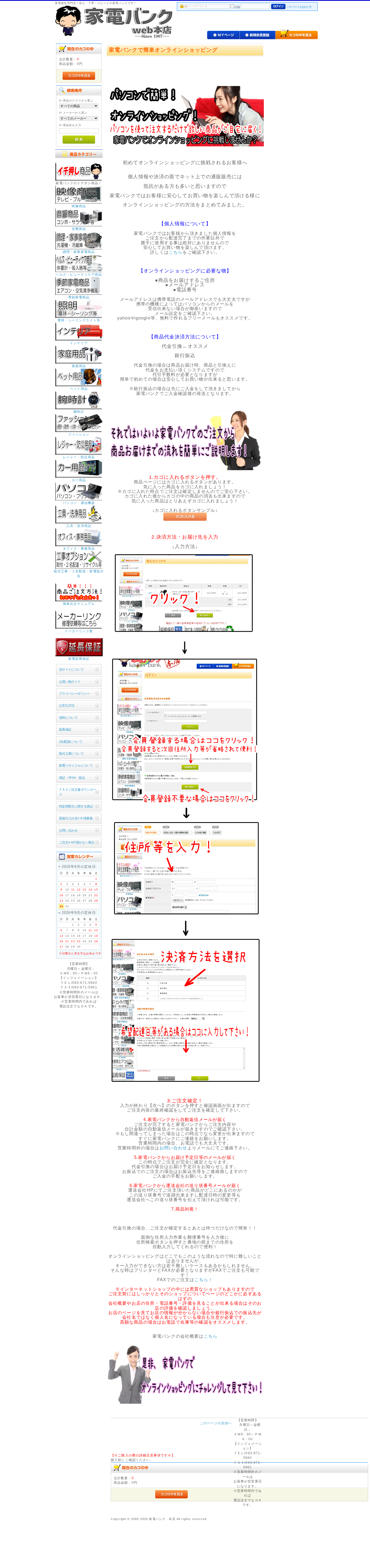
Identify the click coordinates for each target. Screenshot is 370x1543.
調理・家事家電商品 (79, 251)
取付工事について (71, 753)
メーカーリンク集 (78, 631)
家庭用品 (79, 366)
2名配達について (70, 741)
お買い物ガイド (70, 681)
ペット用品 (79, 388)
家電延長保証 (79, 658)
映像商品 (79, 206)
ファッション (79, 434)
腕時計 (78, 411)
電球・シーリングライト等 (78, 320)
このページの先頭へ (216, 1423)
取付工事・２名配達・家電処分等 (79, 573)
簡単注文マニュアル (79, 603)
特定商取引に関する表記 (76, 806)
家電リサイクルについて (76, 765)
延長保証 (65, 729)
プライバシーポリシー (74, 693)
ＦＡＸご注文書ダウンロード (77, 792)
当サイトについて (71, 669)
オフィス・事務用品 (79, 548)
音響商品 (79, 228)
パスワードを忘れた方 (299, 6)
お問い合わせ (68, 830)
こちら (176, 252)
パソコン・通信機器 (79, 503)
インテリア (79, 343)
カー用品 (79, 480)
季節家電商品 (79, 297)
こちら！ (203, 1279)
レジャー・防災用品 (79, 457)
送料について (68, 717)
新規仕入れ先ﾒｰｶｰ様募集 (76, 818)
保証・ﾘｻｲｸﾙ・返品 (72, 777)
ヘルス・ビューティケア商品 (79, 274)
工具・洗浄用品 (78, 525)
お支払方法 (66, 705)
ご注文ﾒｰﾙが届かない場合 (76, 842)
